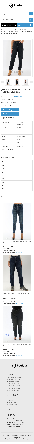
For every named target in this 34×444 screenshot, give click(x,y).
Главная (3, 29)
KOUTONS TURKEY (7, 31)
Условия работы (13, 404)
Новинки (10, 400)
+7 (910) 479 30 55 (18, 422)
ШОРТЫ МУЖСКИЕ (14, 388)
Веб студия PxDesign (22, 439)
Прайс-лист (11, 409)
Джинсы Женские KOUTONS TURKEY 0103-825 (17, 293)
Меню (20, 25)
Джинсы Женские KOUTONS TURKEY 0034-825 (17, 242)
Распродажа (12, 402)
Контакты (11, 406)
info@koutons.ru (18, 424)
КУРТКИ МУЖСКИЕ (14, 383)
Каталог (10, 29)
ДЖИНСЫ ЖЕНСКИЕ (20, 29)
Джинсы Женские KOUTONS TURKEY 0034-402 (17, 345)
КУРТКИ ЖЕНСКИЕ (14, 390)
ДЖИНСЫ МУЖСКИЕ (14, 377)
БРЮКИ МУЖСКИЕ (14, 381)
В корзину (12, 110)
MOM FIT (17, 31)
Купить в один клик (11, 114)
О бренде (11, 398)
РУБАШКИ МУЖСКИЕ (14, 386)
